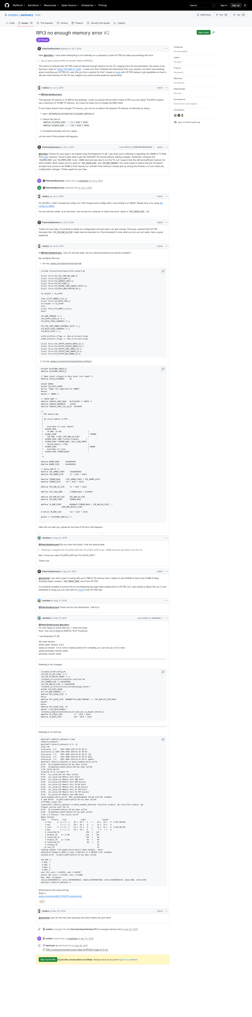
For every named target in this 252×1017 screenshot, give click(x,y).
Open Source (68, 5)
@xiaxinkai (44, 578)
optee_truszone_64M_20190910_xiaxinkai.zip (60, 896)
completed (83, 180)
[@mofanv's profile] (39, 88)
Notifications (205, 15)
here (46, 157)
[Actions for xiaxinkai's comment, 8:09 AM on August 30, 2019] (166, 538)
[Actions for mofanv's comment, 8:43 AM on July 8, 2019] (166, 246)
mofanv (13, 15)
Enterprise (87, 5)
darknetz (27, 15)
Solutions (33, 5)
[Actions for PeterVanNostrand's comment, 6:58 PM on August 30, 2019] (166, 571)
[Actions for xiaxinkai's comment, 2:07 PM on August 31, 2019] (166, 601)
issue (118, 72)
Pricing (103, 5)
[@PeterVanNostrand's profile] (39, 48)
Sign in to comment (128, 959)
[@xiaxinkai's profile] (39, 538)
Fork (223, 15)
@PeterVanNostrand (51, 94)
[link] (53, 180)
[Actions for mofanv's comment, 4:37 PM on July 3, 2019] (166, 196)
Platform (18, 5)
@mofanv (49, 55)
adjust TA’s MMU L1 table (69, 69)
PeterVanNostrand (51, 48)
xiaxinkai (46, 538)
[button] (163, 271)
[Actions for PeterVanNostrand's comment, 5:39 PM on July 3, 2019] (166, 222)
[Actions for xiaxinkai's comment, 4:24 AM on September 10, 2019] (166, 618)
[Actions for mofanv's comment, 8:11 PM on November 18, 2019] (166, 911)
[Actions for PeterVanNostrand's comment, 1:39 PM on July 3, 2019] (166, 147)
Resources (50, 5)
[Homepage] (7, 5)
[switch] (42, 901)
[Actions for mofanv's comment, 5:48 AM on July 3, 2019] (166, 88)
